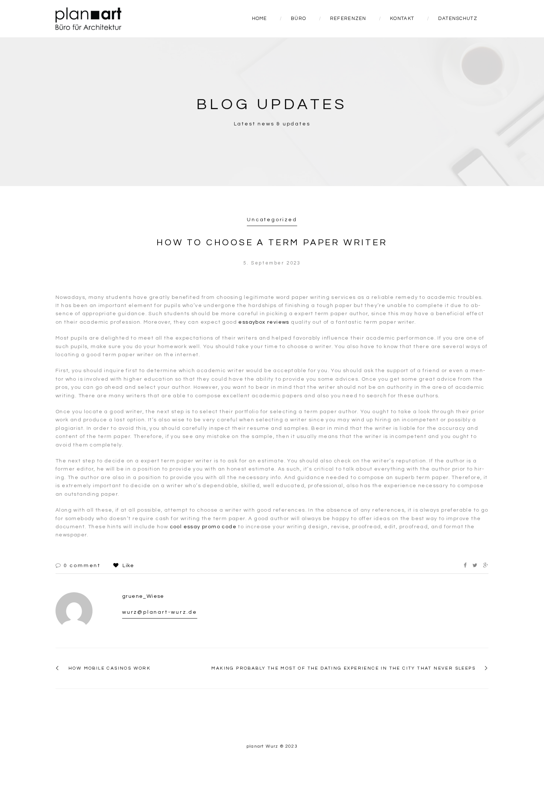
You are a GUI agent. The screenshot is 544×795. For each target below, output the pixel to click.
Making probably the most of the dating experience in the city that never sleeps (343, 668)
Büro (298, 18)
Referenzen (348, 18)
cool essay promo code (203, 526)
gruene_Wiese (143, 596)
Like (127, 565)
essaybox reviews (263, 322)
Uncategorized (272, 219)
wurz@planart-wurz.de (159, 612)
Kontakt (402, 18)
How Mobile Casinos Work (109, 668)
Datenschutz (457, 18)
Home (259, 18)
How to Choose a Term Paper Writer (272, 242)
